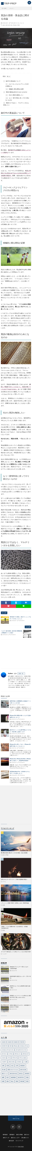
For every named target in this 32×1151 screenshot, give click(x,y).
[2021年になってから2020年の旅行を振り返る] (5, 989)
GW (10, 1046)
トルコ (3, 1057)
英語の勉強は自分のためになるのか (15, 92)
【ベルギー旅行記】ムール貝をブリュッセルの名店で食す (16, 951)
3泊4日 (10, 1042)
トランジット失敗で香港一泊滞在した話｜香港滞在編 (15, 903)
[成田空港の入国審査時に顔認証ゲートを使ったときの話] (5, 704)
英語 (18, 25)
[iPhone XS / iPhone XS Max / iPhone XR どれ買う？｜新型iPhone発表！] (5, 762)
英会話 (15, 25)
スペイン (4, 1053)
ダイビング (25, 1053)
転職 (3, 1081)
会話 (3, 25)
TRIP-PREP (21, 1146)
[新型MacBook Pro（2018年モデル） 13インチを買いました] (5, 774)
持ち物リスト (25, 1137)
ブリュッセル (22, 1057)
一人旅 (25, 1061)
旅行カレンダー (15, 1137)
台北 (12, 1065)
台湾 (17, 1065)
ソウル (10, 1053)
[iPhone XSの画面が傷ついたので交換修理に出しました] (5, 718)
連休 (7, 1081)
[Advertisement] (16, 654)
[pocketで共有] (8, 606)
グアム (4, 881)
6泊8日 (16, 1042)
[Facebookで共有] (6, 602)
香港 (3, 905)
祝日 (7, 1077)
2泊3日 (4, 1042)
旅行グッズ (5, 1073)
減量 (3, 1077)
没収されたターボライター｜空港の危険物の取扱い (14, 879)
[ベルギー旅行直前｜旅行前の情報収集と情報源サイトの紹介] (27, 634)
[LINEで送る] (23, 606)
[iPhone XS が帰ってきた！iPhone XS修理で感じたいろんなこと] (5, 747)
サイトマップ (19, 1140)
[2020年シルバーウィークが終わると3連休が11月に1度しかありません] (5, 999)
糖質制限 (13, 1077)
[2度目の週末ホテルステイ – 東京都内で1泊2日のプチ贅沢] (5, 1008)
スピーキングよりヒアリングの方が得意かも (17, 85)
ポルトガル (12, 1061)
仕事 (3, 1065)
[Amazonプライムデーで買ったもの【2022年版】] (5, 970)
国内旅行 (22, 1065)
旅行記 (21, 1073)
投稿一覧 (20, 673)
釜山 (12, 1081)
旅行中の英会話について (12, 81)
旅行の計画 (23, 1069)
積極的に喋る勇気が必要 (15, 89)
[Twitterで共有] (16, 602)
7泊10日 (22, 1042)
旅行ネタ (26, 1134)
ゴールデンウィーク (21, 1050)
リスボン (19, 1061)
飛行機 (22, 1081)
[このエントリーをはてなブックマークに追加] (26, 602)
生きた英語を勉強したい (14, 95)
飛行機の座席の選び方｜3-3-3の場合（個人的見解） (14, 853)
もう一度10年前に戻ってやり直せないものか (17, 99)
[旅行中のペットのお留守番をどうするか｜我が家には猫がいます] (5, 733)
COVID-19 (4, 1046)
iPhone (16, 1046)
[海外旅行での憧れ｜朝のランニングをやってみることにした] (5, 620)
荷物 (27, 1077)
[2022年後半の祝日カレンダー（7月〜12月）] (5, 979)
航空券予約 (21, 1077)
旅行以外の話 (9, 25)
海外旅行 (27, 1073)
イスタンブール (24, 1046)
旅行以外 (11, 1140)
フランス (14, 1057)
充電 (7, 1065)
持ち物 (3, 1069)
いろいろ (21, 23)
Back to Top (16, 1118)
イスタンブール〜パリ (7, 1050)
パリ (9, 1057)
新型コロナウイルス (13, 1069)
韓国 (3, 930)
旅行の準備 (5, 855)
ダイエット (17, 1053)
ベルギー (4, 954)
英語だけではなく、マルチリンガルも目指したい (16, 104)
